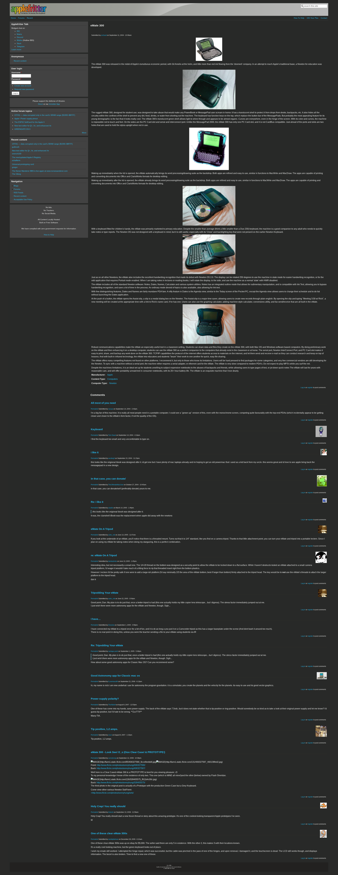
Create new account (22, 86)
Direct (40, 104)
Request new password (24, 89)
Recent (30, 18)
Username (16, 72)
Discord (20, 37)
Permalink (94, 409)
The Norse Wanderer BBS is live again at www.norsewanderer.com (40, 171)
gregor (15, 167)
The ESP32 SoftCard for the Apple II (29, 122)
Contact (324, 18)
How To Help (299, 18)
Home (13, 18)
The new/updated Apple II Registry (26, 157)
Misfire (19, 40)
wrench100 (16, 154)
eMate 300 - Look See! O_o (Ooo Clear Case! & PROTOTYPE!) (128, 752)
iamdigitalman (113, 839)
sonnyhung (112, 758)
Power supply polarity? (105, 698)
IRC (18, 31)
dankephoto (112, 561)
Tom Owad (112, 435)
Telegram (21, 46)
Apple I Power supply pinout (26, 118)
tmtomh (111, 812)
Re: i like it (97, 502)
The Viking (16, 174)
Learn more (16, 49)
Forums (21, 18)
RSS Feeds (18, 193)
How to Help (49, 235)
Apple (110, 375)
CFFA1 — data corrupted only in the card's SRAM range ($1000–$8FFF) (44, 115)
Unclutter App (54, 104)
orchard (104, 35)
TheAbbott (112, 705)
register (310, 387)
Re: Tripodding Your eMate (107, 645)
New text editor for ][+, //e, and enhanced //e (32, 126)
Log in (303, 387)
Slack (19, 43)
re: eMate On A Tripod (104, 555)
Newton (113, 383)
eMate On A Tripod (102, 529)
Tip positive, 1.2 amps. (104, 729)
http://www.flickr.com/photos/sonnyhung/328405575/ (121, 782)
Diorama (111, 625)
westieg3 (111, 458)
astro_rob (111, 535)
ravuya (110, 409)
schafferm (16, 160)
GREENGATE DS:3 (22, 129)
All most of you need (103, 403)
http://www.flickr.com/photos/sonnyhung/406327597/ (121, 768)
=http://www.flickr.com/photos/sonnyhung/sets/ (112, 793)
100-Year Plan (312, 18)
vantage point (113, 651)
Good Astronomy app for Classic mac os (115, 675)
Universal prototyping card (23, 164)
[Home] (28, 14)
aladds (110, 508)
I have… (96, 619)
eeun (110, 735)
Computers (112, 379)
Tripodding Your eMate (104, 592)
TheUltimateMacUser (115, 485)
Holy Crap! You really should (108, 806)
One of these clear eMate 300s (109, 833)
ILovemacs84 (113, 681)
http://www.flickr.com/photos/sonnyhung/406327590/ (121, 765)
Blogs (16, 186)
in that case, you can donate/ (108, 478)
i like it (94, 452)
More (84, 133)
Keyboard (97, 429)
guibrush (15, 147)
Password (16, 79)
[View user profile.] (321, 436)
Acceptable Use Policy (23, 199)
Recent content (20, 61)
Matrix (19, 34)
